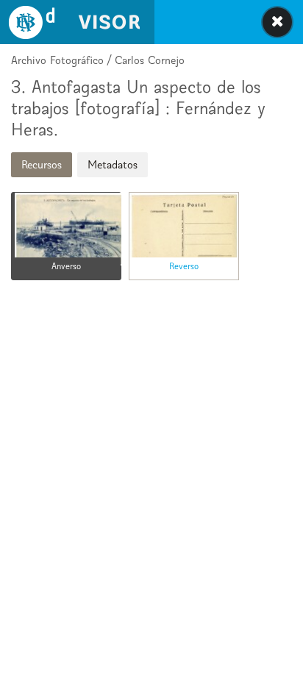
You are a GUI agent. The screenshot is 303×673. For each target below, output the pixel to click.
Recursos (41, 164)
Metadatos (113, 164)
